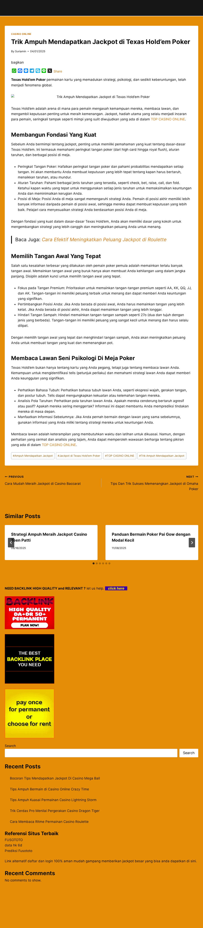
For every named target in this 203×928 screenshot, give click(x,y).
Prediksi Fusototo (18, 851)
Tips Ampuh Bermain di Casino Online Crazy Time (49, 789)
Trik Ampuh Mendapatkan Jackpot (161, 455)
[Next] (192, 542)
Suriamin (20, 51)
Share (58, 71)
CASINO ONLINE (21, 33)
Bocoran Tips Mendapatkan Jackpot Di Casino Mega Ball (55, 778)
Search (10, 746)
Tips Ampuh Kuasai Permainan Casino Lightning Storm (53, 800)
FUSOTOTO (14, 840)
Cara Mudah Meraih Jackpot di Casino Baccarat (43, 480)
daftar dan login (40, 861)
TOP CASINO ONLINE (119, 455)
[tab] (94, 563)
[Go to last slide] (11, 542)
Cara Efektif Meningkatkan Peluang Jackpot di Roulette (104, 239)
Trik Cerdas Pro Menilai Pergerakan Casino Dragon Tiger (55, 811)
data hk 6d (13, 845)
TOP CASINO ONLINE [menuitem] (168, 119)
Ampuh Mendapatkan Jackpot (33, 455)
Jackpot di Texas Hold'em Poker (79, 455)
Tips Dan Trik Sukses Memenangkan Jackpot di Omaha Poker (154, 483)
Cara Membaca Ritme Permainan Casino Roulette (49, 822)
